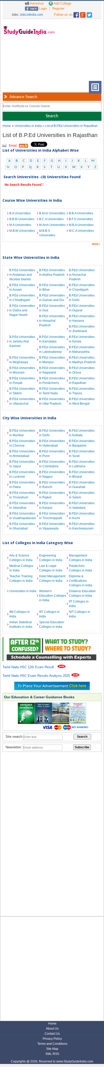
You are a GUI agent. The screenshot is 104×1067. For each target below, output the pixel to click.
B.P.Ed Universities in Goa (52, 308)
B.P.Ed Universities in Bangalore (82, 443)
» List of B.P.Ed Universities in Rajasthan (70, 126)
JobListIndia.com (31, 14)
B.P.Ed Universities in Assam (22, 287)
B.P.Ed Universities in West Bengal (82, 401)
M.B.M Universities (22, 231)
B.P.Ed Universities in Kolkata (82, 433)
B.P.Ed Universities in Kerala (82, 339)
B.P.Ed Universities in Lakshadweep (52, 349)
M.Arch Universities (52, 225)
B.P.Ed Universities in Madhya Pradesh (82, 360)
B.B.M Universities (21, 219)
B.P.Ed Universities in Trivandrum (22, 495)
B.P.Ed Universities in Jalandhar (22, 505)
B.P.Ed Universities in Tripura (82, 391)
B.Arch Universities (52, 213)
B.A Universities (20, 213)
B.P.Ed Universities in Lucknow (22, 474)
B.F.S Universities (81, 219)
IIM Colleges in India (19, 614)
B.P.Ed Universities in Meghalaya (22, 360)
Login (42, 8)
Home (7, 126)
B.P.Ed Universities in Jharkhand (82, 329)
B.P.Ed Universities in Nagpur (52, 474)
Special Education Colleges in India (51, 624)
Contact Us (52, 1033)
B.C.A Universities (51, 219)
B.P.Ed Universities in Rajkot (52, 495)
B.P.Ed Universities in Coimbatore (52, 464)
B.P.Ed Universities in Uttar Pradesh (52, 401)
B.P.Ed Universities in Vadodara (82, 505)
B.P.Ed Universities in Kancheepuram (82, 526)
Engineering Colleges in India (50, 558)
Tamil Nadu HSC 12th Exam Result (29, 667)
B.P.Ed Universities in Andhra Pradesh (52, 272)
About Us (52, 1028)
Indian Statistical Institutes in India (20, 624)
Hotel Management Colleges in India (52, 578)
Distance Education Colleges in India (82, 593)
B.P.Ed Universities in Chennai (22, 443)
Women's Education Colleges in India (52, 595)
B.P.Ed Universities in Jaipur (22, 464)
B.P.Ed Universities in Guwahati (82, 485)
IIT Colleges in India (79, 604)
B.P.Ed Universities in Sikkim (22, 391)
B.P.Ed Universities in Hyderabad (52, 443)
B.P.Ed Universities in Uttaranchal (22, 401)
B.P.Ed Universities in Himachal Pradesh (52, 320)
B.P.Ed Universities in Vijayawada (52, 526)
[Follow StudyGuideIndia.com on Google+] (83, 14)
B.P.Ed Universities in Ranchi (52, 485)
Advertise (36, 3)
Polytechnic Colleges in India (80, 568)
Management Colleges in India (80, 558)
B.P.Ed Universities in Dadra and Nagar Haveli (22, 310)
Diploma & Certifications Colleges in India (80, 580)
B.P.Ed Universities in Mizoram (22, 370)
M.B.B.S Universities (47, 233)
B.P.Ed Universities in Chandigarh (82, 287)
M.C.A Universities (81, 231)
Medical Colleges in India (21, 568)
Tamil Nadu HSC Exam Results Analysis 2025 (37, 676)
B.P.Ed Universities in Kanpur (52, 505)
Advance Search (23, 97)
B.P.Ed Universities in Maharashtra (82, 349)
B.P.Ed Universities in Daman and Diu (52, 298)
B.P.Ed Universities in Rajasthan (82, 381)
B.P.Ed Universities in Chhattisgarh (22, 298)
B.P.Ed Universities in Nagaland (52, 370)
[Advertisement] (25, 62)
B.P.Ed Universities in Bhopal (82, 474)
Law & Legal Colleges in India (50, 568)
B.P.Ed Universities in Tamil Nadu (52, 391)
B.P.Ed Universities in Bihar (52, 287)
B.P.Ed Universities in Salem (82, 495)
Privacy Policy (52, 1038)
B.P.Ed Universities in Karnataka (52, 339)
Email (13, 145)
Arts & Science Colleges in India (21, 558)
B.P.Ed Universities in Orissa (82, 370)
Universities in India (28, 126)
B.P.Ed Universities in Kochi (82, 516)
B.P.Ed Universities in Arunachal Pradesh (82, 274)
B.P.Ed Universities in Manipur (52, 360)
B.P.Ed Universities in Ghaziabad (22, 526)
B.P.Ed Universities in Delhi (82, 298)
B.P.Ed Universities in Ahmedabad (22, 454)
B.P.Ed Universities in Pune (52, 454)
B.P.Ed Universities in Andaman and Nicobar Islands (22, 274)
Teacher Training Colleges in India (21, 578)
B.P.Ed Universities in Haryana (82, 318)
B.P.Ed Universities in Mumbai (22, 433)
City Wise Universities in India (29, 417)
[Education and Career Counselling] (52, 640)
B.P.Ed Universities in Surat (82, 454)
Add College (62, 3)
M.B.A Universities (81, 225)
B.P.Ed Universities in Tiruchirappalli (52, 516)
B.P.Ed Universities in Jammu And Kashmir (22, 341)
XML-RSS (52, 1054)
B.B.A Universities (81, 213)
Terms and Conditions (52, 1044)
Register (58, 8)
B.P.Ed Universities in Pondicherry (52, 381)
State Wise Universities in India (31, 257)
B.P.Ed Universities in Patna (22, 485)
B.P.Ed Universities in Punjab (22, 381)
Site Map (52, 1049)
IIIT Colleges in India (49, 614)
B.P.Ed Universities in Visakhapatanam (22, 516)
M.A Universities (20, 225)
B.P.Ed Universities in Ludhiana (82, 464)
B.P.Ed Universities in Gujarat (82, 308)
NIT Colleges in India (79, 614)
